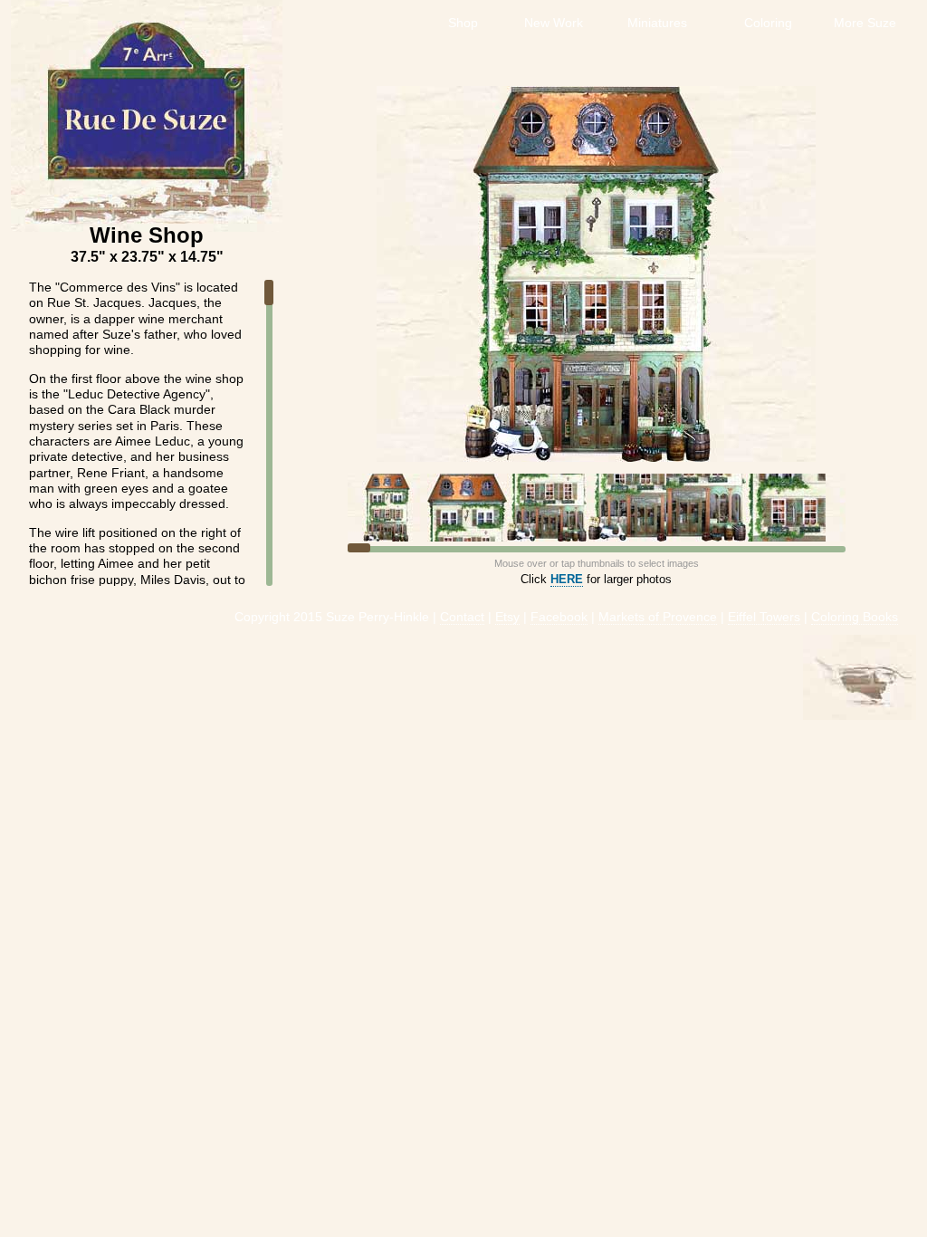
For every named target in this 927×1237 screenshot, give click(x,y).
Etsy (507, 617)
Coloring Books (854, 617)
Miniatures (659, 22)
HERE (566, 579)
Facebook (559, 617)
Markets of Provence (657, 617)
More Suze (867, 22)
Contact (462, 617)
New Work (555, 22)
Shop (465, 22)
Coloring (770, 22)
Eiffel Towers (764, 617)
